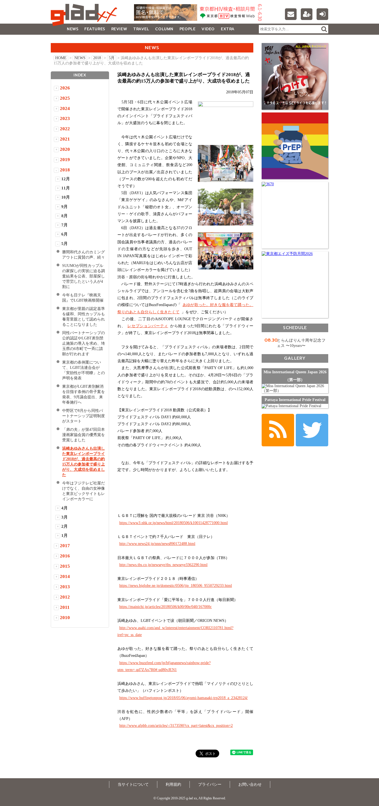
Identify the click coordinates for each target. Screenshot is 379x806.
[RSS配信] (278, 430)
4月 (64, 508)
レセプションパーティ (147, 326)
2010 (65, 617)
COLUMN (164, 29)
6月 (64, 234)
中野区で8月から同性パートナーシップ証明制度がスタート (83, 416)
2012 (65, 597)
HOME (61, 58)
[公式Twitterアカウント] (312, 430)
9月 (64, 206)
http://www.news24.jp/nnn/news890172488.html (157, 544)
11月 (65, 188)
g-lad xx (85, 15)
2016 (65, 556)
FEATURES (94, 29)
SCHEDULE (295, 327)
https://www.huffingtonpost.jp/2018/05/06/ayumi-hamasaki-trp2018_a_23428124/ (183, 698)
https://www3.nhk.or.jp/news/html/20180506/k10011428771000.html (173, 523)
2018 (97, 58)
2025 (65, 98)
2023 (65, 118)
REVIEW (119, 29)
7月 (64, 225)
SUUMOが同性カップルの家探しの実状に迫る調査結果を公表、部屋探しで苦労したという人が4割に (83, 276)
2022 (65, 128)
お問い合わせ (250, 784)
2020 (65, 149)
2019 (65, 159)
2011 (65, 607)
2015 (65, 566)
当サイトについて (133, 784)
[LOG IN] (322, 14)
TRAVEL (141, 29)
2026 (65, 88)
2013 (65, 586)
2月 (64, 526)
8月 (64, 216)
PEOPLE (187, 29)
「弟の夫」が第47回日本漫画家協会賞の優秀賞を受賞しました (83, 434)
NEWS (72, 29)
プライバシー (209, 784)
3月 (64, 517)
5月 (112, 58)
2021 (65, 139)
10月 (65, 197)
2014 (65, 576)
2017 (65, 545)
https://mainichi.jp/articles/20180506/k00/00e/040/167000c (165, 607)
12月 (65, 179)
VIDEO (208, 29)
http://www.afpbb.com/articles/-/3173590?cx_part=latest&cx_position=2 (176, 726)
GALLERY (63, 40)
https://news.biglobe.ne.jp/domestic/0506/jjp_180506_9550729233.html (175, 586)
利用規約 (173, 784)
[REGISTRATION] (306, 14)
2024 (65, 108)
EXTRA (228, 29)
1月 (64, 535)
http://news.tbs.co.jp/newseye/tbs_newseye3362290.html (163, 565)
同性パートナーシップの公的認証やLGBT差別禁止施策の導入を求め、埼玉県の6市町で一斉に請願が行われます (83, 343)
